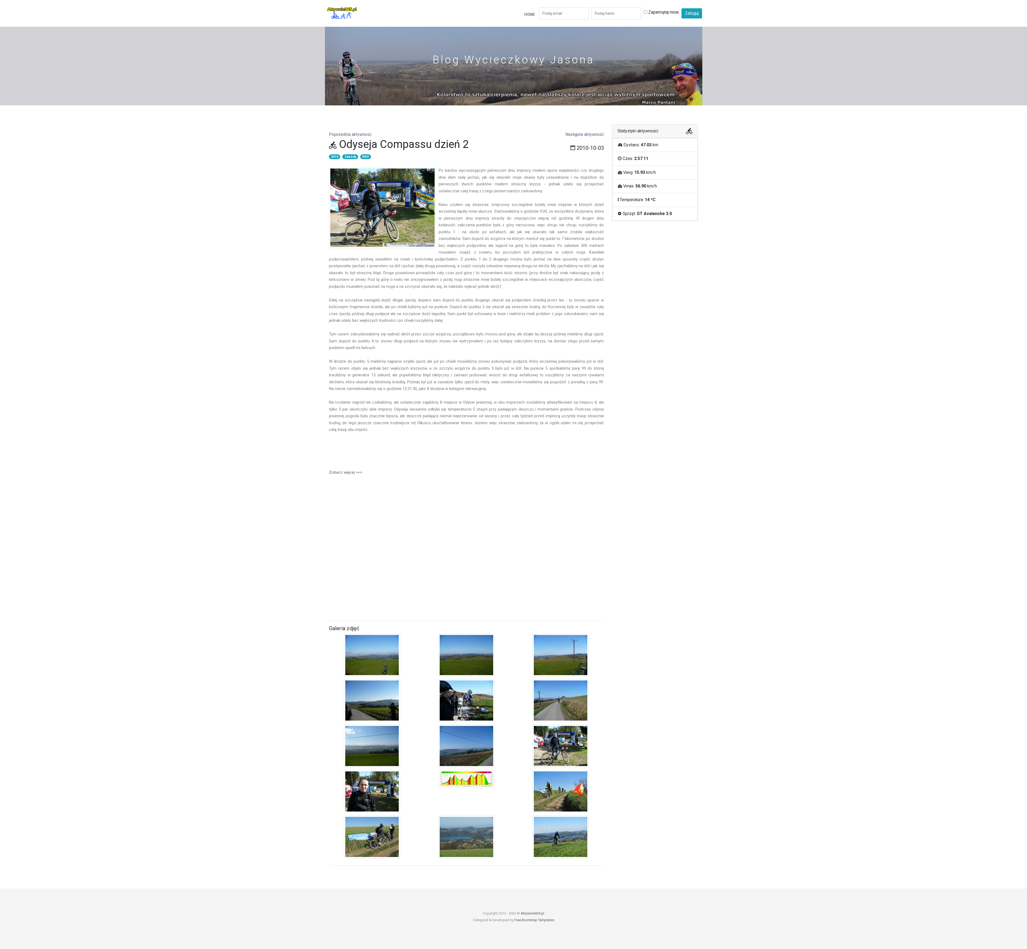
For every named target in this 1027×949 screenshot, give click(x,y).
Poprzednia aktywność (350, 134)
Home (529, 14)
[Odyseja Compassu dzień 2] (372, 656)
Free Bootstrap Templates (534, 920)
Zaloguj (692, 13)
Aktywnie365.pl (532, 913)
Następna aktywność (584, 134)
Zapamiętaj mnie (663, 12)
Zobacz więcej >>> (345, 472)
